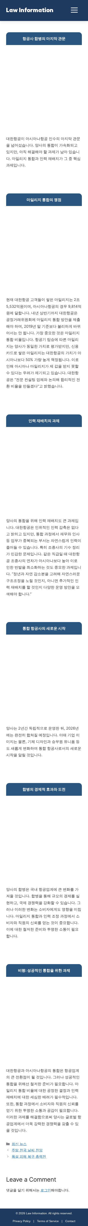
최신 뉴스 (19, 1144)
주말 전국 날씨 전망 (27, 1150)
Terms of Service (48, 1221)
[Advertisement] (44, 91)
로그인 (46, 1190)
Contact (70, 1221)
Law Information (29, 11)
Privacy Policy (21, 1221)
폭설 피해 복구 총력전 (29, 1156)
